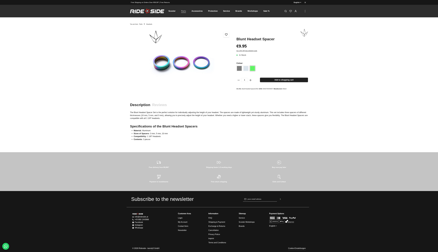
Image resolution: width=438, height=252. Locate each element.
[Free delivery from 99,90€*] (159, 164)
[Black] (239, 68)
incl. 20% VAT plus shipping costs (246, 51)
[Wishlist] (290, 11)
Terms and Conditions (217, 243)
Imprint (211, 238)
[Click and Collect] (279, 178)
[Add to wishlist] (226, 34)
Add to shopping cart (284, 80)
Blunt (284, 89)
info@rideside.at (141, 217)
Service (242, 218)
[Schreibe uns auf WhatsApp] (5, 246)
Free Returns (165, 2)
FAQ (210, 218)
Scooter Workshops (247, 222)
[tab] (140, 105)
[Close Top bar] (305, 2)
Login (180, 218)
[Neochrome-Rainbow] (252, 68)
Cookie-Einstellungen (297, 248)
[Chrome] (246, 68)
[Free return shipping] (219, 178)
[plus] (250, 80)
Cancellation (213, 230)
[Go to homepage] (147, 11)
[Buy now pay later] (279, 164)
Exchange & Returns (216, 226)
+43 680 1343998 (142, 219)
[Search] (285, 11)
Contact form (183, 226)
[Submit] (280, 199)
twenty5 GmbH (153, 248)
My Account (182, 222)
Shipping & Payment (216, 222)
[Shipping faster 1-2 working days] (219, 164)
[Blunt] (304, 33)
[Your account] (295, 11)
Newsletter (182, 230)
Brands (242, 226)
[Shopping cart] (300, 11)
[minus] (238, 80)
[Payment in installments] (159, 178)
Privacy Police (214, 234)
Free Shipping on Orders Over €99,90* (145, 2)
